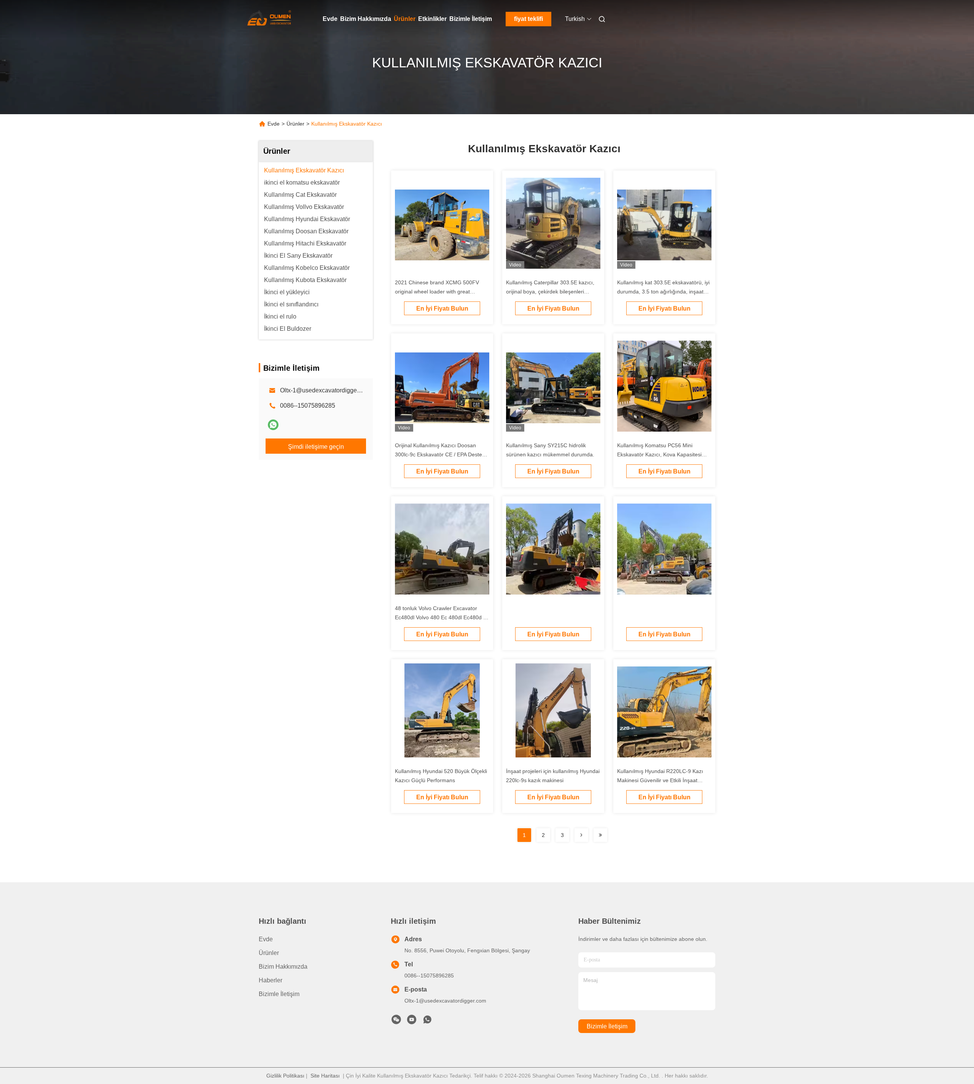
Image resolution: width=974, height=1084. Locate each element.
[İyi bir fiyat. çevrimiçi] (553, 550)
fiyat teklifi (528, 19)
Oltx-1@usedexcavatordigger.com (325, 390)
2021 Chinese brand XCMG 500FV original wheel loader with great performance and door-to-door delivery (442, 291)
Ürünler (404, 19)
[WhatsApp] (273, 425)
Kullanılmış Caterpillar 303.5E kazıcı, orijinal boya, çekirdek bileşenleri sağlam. (550, 291)
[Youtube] (411, 1022)
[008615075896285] (427, 1022)
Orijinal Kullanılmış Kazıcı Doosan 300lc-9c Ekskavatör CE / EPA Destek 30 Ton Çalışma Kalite (440, 454)
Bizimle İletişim (470, 19)
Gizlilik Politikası (285, 1076)
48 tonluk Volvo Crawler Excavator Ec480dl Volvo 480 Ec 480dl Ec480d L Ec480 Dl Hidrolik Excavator (440, 617)
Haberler (270, 980)
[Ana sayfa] (269, 19)
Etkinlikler (432, 19)
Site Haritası (325, 1076)
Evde (330, 19)
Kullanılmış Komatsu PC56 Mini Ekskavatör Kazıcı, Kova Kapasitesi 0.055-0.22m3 (659, 454)
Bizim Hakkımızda (365, 19)
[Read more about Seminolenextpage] (581, 835)
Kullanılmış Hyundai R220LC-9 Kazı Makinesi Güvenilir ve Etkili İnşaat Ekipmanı (660, 780)
